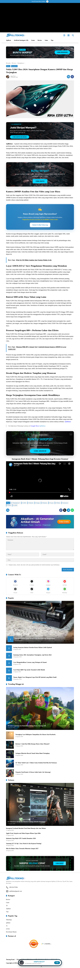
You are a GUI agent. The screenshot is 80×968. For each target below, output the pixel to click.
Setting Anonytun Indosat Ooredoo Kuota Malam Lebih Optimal (32, 647)
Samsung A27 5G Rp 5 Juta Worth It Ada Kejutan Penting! (23, 843)
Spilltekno (68, 421)
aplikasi (8, 922)
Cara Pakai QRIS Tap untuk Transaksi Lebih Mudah (29, 670)
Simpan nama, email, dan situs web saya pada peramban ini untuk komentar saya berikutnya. (34, 565)
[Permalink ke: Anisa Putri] (8, 76)
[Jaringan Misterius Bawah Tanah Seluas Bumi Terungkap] (10, 754)
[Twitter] (64, 510)
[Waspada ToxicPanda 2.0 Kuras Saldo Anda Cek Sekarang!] (10, 773)
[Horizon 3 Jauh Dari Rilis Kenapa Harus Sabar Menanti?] (10, 745)
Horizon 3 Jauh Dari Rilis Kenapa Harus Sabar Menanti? (32, 744)
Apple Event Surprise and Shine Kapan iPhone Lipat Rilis (23, 833)
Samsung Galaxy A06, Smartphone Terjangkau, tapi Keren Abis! (32, 655)
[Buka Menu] (68, 35)
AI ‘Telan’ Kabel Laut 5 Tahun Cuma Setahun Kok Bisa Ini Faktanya (36, 762)
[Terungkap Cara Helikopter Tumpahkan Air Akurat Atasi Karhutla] (10, 735)
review (8, 929)
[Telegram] (68, 510)
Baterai (31, 503)
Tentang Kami (10, 959)
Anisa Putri (13, 76)
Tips (7, 911)
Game (7, 902)
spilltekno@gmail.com (15, 891)
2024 (24, 503)
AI (7, 905)
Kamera (45, 503)
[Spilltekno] (16, 35)
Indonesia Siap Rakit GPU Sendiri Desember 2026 (21, 838)
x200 (15, 505)
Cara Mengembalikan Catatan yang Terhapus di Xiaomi (30, 662)
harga (38, 503)
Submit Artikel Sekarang (40, 225)
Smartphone (14, 66)
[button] (64, 35)
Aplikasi (8, 908)
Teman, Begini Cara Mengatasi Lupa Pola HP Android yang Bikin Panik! (35, 677)
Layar (51, 503)
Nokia (58, 503)
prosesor (66, 503)
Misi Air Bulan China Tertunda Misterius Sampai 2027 (22, 848)
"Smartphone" (16, 503)
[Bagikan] (72, 76)
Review (8, 66)
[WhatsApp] (72, 510)
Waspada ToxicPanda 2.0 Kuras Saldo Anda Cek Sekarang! (33, 772)
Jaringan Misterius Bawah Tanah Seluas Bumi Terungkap (32, 753)
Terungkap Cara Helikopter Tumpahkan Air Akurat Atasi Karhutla (35, 734)
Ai (6, 926)
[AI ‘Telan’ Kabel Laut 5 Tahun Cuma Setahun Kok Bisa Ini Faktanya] (10, 764)
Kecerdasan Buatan (11, 932)
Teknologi (9, 919)
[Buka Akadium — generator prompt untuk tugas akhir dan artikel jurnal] (40, 522)
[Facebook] (61, 510)
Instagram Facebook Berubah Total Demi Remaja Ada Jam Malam (26, 828)
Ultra (9, 505)
